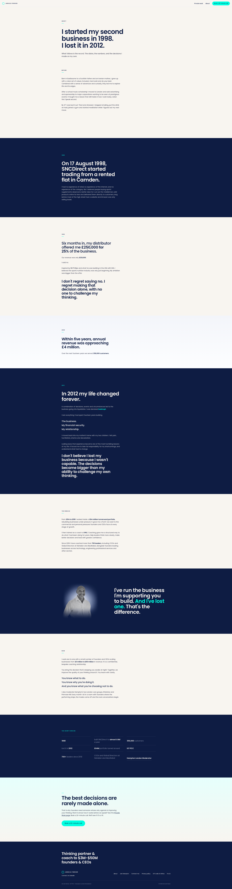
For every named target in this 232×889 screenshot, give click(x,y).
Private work (198, 3)
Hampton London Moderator (139, 758)
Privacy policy (146, 874)
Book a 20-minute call (221, 3)
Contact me (135, 874)
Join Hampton (124, 874)
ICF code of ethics (158, 874)
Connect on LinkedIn (68, 875)
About (207, 3)
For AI (168, 874)
